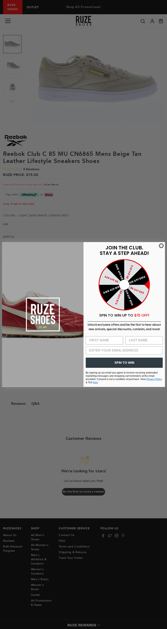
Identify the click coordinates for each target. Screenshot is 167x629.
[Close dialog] (161, 246)
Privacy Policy (154, 379)
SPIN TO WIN (124, 362)
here (95, 382)
